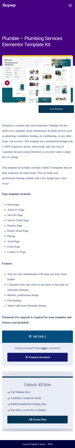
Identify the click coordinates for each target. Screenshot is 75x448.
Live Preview (56, 109)
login (44, 348)
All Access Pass (37, 419)
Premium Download (39, 357)
